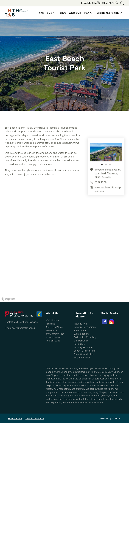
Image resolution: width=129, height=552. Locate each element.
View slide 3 (110, 164)
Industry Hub (80, 323)
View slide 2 (106, 164)
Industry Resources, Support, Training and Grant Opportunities (84, 350)
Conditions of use (34, 418)
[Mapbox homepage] (8, 299)
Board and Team (54, 327)
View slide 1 (102, 164)
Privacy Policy (15, 418)
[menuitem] (47, 12)
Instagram (111, 322)
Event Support (81, 333)
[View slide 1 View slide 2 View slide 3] (106, 154)
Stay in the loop (82, 357)
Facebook (104, 322)
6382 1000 (101, 182)
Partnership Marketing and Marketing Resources (85, 340)
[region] (64, 255)
